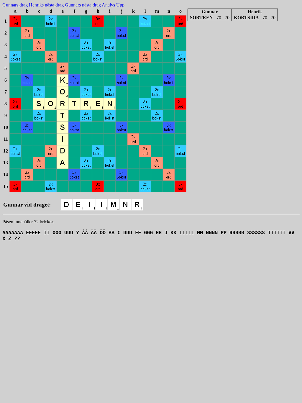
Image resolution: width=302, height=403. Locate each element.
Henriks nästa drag (46, 4)
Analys (108, 4)
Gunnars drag (15, 4)
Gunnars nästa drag (83, 4)
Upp (120, 4)
